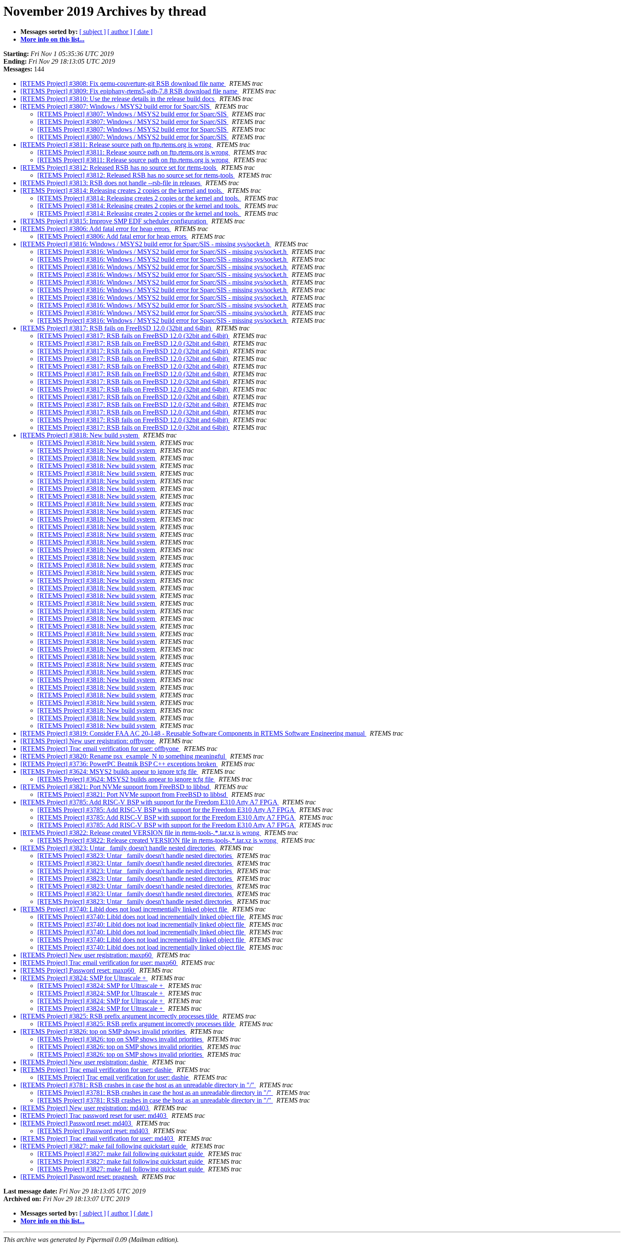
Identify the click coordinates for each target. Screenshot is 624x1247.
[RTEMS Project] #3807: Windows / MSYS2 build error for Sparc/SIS (115, 106)
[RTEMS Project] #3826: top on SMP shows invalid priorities (103, 1031)
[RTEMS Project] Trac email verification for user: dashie (96, 1069)
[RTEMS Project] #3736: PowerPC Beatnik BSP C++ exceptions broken (119, 763)
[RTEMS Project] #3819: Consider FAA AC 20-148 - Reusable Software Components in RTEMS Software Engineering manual (193, 733)
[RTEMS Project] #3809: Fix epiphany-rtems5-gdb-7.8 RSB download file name (129, 91)
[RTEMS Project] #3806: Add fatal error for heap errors (95, 228)
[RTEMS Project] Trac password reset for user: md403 (94, 1115)
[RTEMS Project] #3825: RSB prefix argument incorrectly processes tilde (119, 1016)
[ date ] (143, 31)
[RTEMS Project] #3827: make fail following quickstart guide (104, 1146)
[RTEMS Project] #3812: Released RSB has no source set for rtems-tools (119, 167)
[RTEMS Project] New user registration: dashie (84, 1062)
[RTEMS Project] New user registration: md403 (85, 1108)
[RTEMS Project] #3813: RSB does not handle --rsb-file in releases (111, 182)
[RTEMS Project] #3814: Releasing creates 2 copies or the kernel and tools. (122, 190)
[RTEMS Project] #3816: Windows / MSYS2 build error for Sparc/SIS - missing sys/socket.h (145, 244)
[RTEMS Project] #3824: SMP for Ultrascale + (84, 978)
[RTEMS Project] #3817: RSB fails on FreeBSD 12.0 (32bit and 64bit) (116, 328)
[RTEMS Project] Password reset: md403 (76, 1123)
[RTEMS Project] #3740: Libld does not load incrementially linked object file (124, 909)
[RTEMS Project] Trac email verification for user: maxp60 (99, 962)
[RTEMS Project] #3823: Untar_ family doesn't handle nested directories (118, 848)
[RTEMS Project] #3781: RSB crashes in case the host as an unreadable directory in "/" (138, 1085)
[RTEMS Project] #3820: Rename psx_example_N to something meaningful (123, 756)
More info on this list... (52, 39)
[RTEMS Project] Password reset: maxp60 (78, 970)
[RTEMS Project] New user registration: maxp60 (86, 955)
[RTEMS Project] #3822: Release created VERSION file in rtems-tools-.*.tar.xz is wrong (140, 832)
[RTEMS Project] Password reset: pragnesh (79, 1176)
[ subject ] (92, 31)
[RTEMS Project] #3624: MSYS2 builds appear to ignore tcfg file (109, 771)
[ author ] (119, 31)
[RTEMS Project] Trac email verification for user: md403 (97, 1138)
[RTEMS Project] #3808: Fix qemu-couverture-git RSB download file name (123, 83)
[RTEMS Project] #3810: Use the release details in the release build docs (118, 98)
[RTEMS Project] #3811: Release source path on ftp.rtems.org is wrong (116, 144)
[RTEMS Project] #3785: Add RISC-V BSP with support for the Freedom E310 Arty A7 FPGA (149, 802)
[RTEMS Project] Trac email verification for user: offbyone (100, 748)
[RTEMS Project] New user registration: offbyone (88, 741)
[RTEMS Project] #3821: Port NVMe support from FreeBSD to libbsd (115, 786)
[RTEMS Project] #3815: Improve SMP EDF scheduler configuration (114, 221)
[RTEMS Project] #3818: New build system (80, 435)
